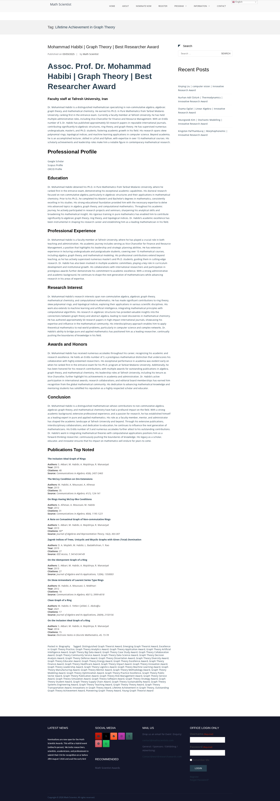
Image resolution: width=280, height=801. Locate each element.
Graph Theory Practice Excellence (123, 672)
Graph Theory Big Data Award (85, 652)
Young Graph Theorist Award (137, 690)
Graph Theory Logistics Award (100, 666)
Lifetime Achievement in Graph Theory (133, 687)
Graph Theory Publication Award (81, 675)
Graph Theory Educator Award (64, 661)
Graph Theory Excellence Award (130, 661)
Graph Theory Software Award (108, 678)
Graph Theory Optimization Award (85, 672)
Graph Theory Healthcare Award (82, 664)
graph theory (55, 111)
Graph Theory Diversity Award (152, 658)
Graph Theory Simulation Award (73, 678)
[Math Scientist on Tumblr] (129, 736)
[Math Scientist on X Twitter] (106, 736)
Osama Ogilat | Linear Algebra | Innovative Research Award (201, 110)
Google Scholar (56, 161)
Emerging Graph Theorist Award (140, 646)
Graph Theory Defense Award (81, 658)
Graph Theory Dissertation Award (117, 658)
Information (200, 6)
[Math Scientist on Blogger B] (113, 736)
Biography (64, 646)
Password (201, 747)
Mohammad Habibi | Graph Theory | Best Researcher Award (103, 46)
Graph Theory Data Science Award (119, 655)
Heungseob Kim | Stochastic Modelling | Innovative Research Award (200, 121)
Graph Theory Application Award (127, 649)
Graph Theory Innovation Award (150, 664)
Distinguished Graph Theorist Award (102, 646)
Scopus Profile (55, 165)
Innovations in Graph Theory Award (92, 687)
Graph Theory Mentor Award (96, 669)
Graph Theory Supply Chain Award (92, 681)
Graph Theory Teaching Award (95, 684)
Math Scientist (60, 4)
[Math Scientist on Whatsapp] (106, 743)
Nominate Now (143, 6)
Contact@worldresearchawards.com (162, 756)
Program (179, 6)
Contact (221, 6)
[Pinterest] (98, 743)
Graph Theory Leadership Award (65, 666)
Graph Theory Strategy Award (142, 678)
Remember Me (201, 759)
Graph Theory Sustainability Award (131, 681)
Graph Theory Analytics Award (92, 649)
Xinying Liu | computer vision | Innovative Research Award (201, 88)
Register (162, 6)
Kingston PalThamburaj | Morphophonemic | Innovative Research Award (203, 132)
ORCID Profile (55, 169)
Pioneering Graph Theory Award (103, 690)
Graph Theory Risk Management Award (121, 675)
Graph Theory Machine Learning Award (139, 666)
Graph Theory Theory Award (128, 684)
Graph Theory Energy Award (97, 661)
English (238, 2)
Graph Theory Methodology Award (131, 669)
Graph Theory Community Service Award (78, 655)
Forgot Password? (199, 779)
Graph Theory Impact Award (116, 664)
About (125, 6)
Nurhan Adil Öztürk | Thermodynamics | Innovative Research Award (200, 99)
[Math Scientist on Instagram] (121, 736)
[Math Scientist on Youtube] (98, 736)
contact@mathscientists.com (158, 740)
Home (112, 6)
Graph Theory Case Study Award (120, 652)
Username (201, 734)
